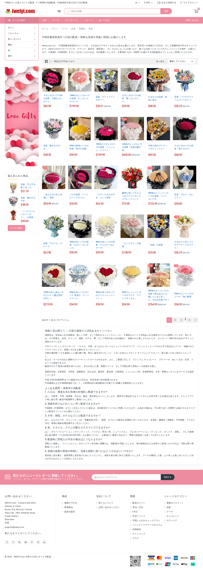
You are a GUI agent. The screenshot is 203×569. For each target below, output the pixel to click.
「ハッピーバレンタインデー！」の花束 (28, 214)
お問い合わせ (191, 20)
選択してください (182, 61)
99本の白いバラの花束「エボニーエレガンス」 (79, 244)
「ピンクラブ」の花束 (131, 245)
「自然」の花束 (155, 244)
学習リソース (138, 516)
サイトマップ (138, 533)
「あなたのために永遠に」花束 (52, 196)
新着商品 (68, 507)
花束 (44, 20)
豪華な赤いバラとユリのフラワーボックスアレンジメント (131, 196)
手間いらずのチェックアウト (146, 520)
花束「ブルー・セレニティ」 (183, 196)
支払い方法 (137, 507)
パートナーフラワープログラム (147, 524)
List (50, 61)
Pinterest (32, 542)
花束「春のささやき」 (28, 199)
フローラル (22, 33)
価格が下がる (70, 502)
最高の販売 (69, 511)
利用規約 (136, 529)
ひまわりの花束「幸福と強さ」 (157, 98)
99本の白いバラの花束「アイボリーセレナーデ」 (105, 244)
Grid (46, 61)
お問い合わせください (18, 496)
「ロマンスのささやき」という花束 (105, 196)
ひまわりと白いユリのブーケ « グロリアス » (183, 244)
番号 (22, 56)
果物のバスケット (175, 502)
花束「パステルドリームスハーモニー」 (183, 98)
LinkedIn (44, 542)
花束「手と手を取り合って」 (28, 186)
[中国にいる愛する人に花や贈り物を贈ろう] (22, 116)
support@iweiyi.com (14, 527)
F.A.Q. (135, 511)
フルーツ (88, 20)
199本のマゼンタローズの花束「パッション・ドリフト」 (106, 147)
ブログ (135, 538)
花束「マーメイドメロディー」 (105, 98)
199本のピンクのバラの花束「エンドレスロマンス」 (79, 98)
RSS (19, 542)
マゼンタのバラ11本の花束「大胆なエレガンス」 (53, 98)
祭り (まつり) (22, 39)
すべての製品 (16, 228)
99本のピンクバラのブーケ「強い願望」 (183, 295)
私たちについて (105, 502)
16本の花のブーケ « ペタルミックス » (157, 147)
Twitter (13, 542)
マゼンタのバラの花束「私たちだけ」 (183, 147)
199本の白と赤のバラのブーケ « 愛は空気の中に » (53, 295)
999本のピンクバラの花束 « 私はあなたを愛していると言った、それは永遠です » (158, 295)
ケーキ (56, 20)
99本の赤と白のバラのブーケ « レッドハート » (105, 295)
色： (22, 50)
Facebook (7, 542)
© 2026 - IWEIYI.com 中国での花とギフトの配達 (28, 556)
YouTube (25, 542)
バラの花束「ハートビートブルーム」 (79, 196)
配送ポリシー (138, 502)
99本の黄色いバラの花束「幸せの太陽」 (79, 147)
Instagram (38, 542)
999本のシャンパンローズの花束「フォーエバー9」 (158, 196)
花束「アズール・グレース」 (52, 245)
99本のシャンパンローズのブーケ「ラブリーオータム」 (131, 295)
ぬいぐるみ (104, 20)
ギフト (22, 27)
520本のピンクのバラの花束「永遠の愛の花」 (132, 147)
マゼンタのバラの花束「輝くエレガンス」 (131, 98)
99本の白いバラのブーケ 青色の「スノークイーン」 (79, 295)
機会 (22, 44)
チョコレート (71, 20)
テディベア (171, 520)
